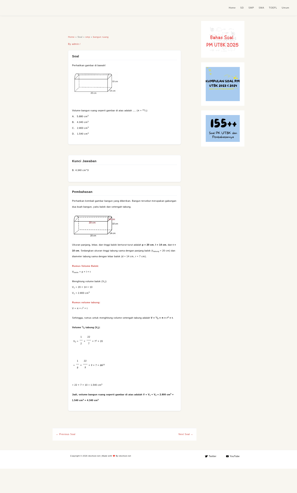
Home (232, 7)
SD (242, 7)
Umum (285, 7)
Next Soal (186, 434)
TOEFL (273, 7)
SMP (251, 7)
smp (87, 37)
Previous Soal (65, 434)
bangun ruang (101, 37)
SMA (261, 7)
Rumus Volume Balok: (85, 266)
